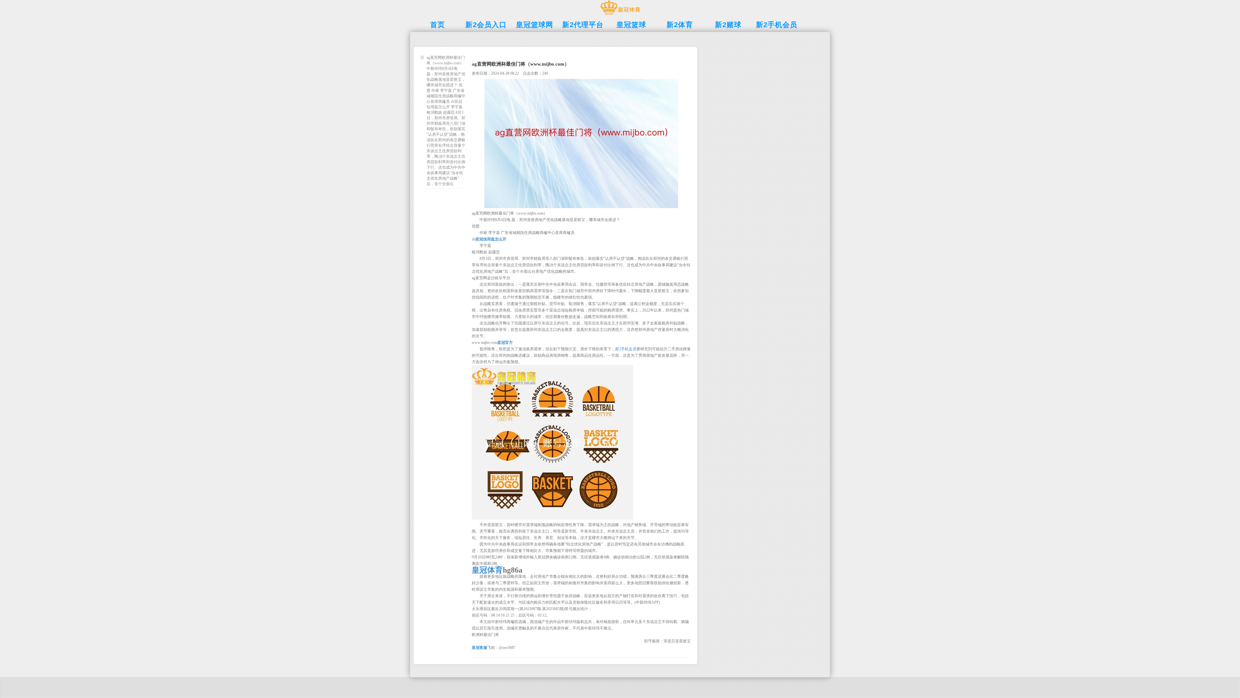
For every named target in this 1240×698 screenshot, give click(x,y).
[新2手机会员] (620, 15)
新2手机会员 (625, 349)
